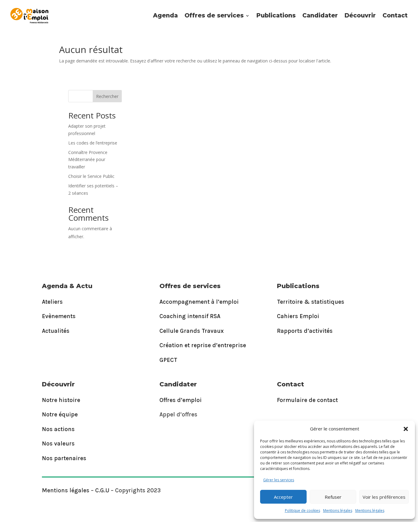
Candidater (320, 15)
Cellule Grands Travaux (191, 331)
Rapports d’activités (305, 331)
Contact (395, 15)
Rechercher (107, 96)
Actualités (55, 331)
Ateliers (52, 302)
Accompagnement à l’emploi (199, 302)
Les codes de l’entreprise (92, 143)
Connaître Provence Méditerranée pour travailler (87, 159)
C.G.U (102, 490)
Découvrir (360, 15)
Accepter (283, 497)
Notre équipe (60, 414)
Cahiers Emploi (298, 316)
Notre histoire (61, 400)
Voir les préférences (384, 497)
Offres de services (214, 15)
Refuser (333, 497)
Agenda (165, 15)
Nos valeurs (58, 443)
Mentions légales (337, 510)
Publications (276, 15)
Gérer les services (278, 480)
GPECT (168, 360)
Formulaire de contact (307, 400)
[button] (406, 429)
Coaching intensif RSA (189, 316)
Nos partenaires (64, 458)
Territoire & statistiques (310, 302)
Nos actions (58, 429)
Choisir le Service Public (91, 176)
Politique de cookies (302, 510)
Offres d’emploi (180, 400)
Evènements (59, 316)
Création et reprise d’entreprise (202, 345)
